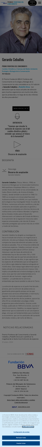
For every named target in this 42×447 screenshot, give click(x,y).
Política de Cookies (28, 427)
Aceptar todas (21, 443)
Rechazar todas (21, 437)
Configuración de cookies (21, 432)
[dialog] (21, 429)
